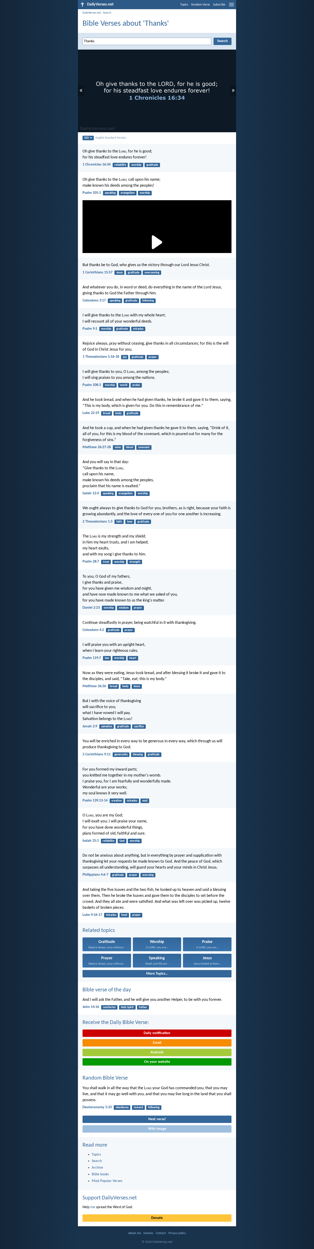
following (148, 300)
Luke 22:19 (91, 413)
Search (107, 12)
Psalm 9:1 (90, 329)
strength (134, 561)
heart (132, 658)
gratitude (152, 164)
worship (136, 164)
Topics (184, 4)
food (124, 915)
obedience (122, 1107)
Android (157, 1052)
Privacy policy (177, 1233)
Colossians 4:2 (93, 630)
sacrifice (139, 726)
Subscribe (219, 4)
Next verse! (157, 1119)
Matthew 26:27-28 (97, 447)
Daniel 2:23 (91, 608)
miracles (138, 328)
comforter (109, 1007)
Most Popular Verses (107, 1181)
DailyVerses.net (92, 12)
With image (157, 1129)
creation (116, 800)
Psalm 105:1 (92, 193)
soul (144, 800)
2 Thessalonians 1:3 (97, 521)
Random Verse (200, 4)
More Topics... (157, 974)
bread (106, 413)
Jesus (119, 272)
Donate (157, 1218)
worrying (148, 875)
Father (143, 1007)
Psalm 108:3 (92, 385)
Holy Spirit (127, 1007)
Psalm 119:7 (92, 658)
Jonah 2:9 (90, 726)
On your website (157, 1062)
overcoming (152, 272)
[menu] (231, 6)
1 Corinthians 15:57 (97, 272)
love (129, 521)
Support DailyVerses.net (110, 1198)
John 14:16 (91, 1007)
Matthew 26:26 (94, 686)
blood (129, 447)
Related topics (99, 930)
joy (125, 357)
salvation (106, 726)
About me (134, 1233)
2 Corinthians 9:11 (97, 754)
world (123, 385)
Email (157, 1043)
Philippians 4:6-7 (95, 875)
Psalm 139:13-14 (95, 800)
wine (118, 447)
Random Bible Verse (105, 1078)
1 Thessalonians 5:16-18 (101, 357)
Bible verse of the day (107, 990)
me (92, 1207)
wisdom (124, 607)
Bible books (100, 1174)
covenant (144, 447)
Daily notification (157, 1033)
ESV (86, 137)
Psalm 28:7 (91, 561)
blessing (138, 754)
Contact (161, 1233)
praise (136, 385)
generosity (121, 754)
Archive (97, 1168)
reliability (120, 164)
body (118, 413)
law (107, 658)
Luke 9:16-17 (92, 915)
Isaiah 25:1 (91, 841)
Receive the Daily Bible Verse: (116, 1022)
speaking (110, 192)
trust (106, 561)
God (122, 840)
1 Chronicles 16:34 (97, 164)
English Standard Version (111, 137)
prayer (152, 357)
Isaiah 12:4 (91, 493)
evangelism (128, 192)
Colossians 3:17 (94, 300)
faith (119, 521)
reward (138, 1107)
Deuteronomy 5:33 (97, 1107)
